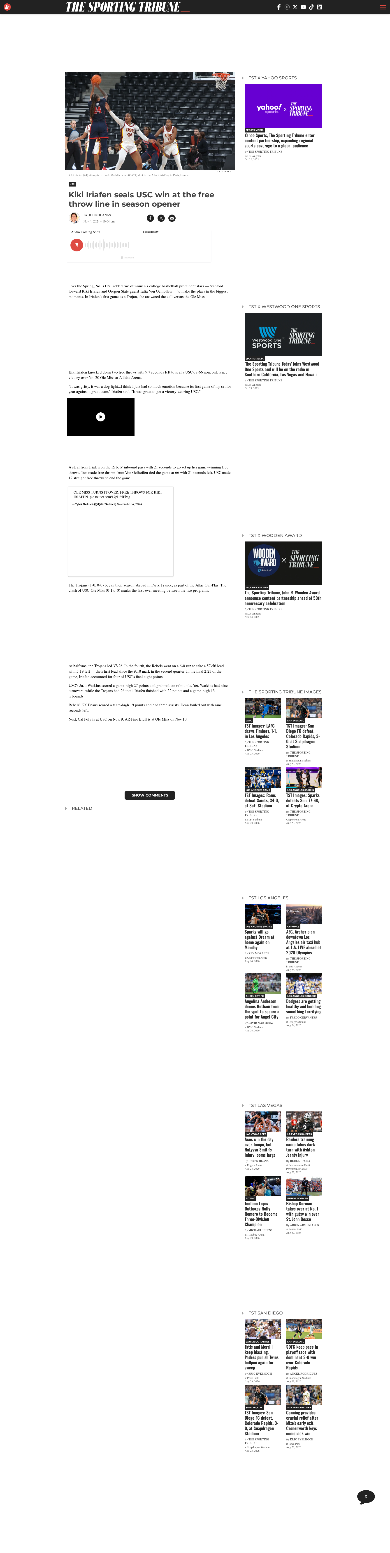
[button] (382, 7)
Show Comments (150, 795)
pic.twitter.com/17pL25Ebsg (110, 496)
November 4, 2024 (129, 504)
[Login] (8, 7)
